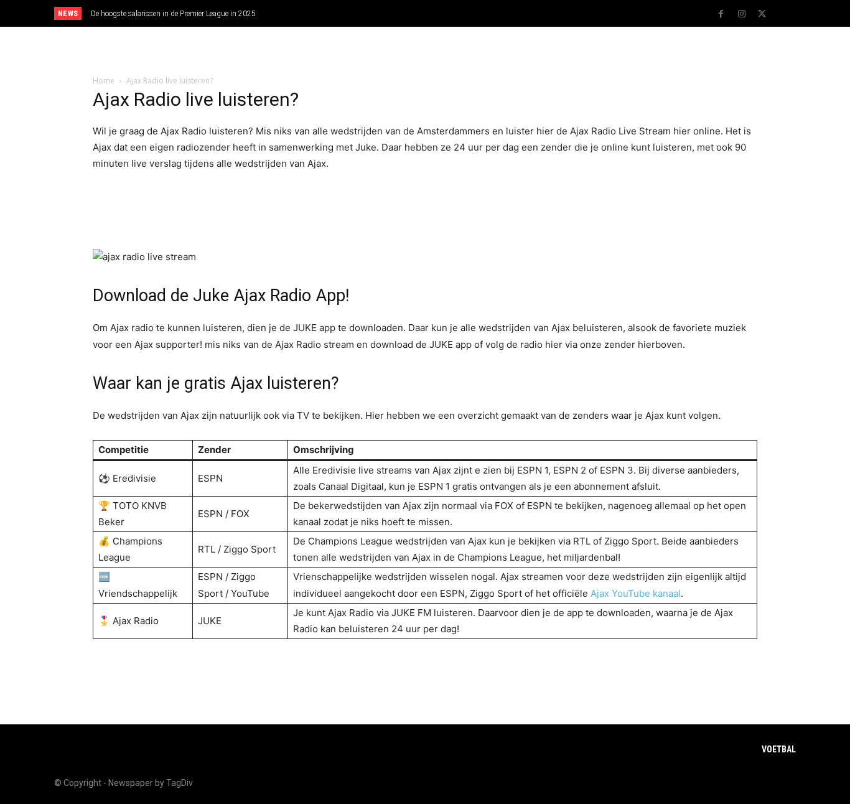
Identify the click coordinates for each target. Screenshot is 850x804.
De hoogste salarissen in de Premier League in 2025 (173, 13)
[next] (466, 13)
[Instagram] (741, 14)
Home (103, 80)
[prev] (446, 13)
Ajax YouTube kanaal (636, 593)
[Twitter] (762, 14)
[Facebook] (721, 14)
